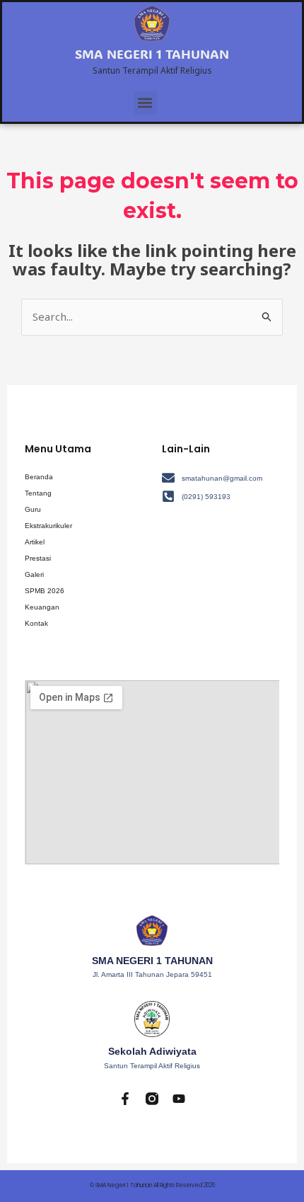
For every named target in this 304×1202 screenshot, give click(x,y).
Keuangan (42, 607)
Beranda (39, 477)
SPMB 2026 (44, 591)
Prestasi (38, 558)
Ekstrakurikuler (48, 526)
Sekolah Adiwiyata (152, 1051)
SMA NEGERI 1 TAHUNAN (152, 53)
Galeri (34, 574)
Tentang (38, 493)
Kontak (36, 623)
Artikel (35, 542)
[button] (145, 103)
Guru (33, 509)
